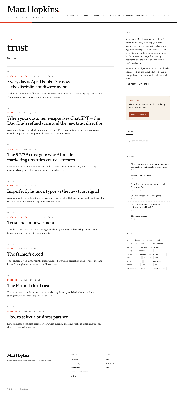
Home (72, 15)
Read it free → (138, 114)
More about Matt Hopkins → (139, 84)
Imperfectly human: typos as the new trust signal (53, 191)
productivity (132, 265)
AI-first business (153, 261)
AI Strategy (132, 244)
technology (146, 265)
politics (158, 265)
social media (159, 268)
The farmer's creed (25, 254)
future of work (145, 251)
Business (83, 15)
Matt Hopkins (33, 10)
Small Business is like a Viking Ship (146, 197)
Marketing (99, 15)
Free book (110, 364)
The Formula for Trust (28, 286)
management (148, 240)
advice (159, 240)
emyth (157, 257)
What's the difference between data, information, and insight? (146, 207)
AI (128, 240)
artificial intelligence (152, 244)
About (167, 15)
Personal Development (137, 15)
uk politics (132, 268)
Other (156, 15)
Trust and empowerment (30, 223)
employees (154, 247)
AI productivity (134, 261)
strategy (147, 257)
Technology (114, 15)
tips (163, 254)
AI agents (131, 251)
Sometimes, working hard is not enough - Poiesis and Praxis (148, 187)
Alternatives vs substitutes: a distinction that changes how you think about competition (150, 167)
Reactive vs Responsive (141, 177)
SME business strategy (137, 247)
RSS (107, 368)
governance (145, 268)
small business (133, 257)
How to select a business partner (37, 317)
